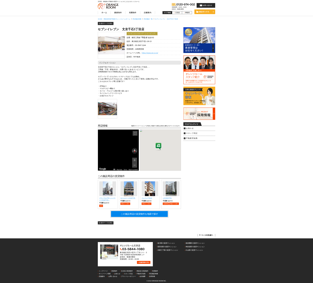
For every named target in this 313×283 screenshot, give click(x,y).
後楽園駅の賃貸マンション (195, 243)
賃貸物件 (114, 271)
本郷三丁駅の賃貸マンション (167, 250)
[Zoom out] (134, 165)
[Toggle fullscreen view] (135, 133)
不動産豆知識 (191, 138)
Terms (125, 169)
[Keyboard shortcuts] (114, 169)
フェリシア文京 (147, 198)
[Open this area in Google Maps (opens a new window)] (103, 169)
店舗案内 (102, 276)
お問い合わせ (112, 276)
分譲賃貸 (165, 203)
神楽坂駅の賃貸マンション (195, 247)
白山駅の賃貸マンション (194, 250)
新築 (101, 205)
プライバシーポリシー (128, 276)
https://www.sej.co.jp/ (150, 53)
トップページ (103, 271)
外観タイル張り (125, 203)
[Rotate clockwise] (137, 151)
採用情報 (152, 276)
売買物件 (155, 271)
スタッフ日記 (191, 133)
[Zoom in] (134, 160)
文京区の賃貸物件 (127, 271)
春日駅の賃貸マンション (166, 243)
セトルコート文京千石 (127, 198)
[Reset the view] (134, 151)
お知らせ (190, 128)
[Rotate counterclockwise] (132, 151)
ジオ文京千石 (167, 198)
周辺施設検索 (153, 274)
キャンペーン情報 (105, 274)
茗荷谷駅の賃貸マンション (167, 247)
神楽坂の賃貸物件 (142, 271)
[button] (158, 147)
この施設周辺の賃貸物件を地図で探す (139, 214)
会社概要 (142, 276)
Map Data (119, 169)
